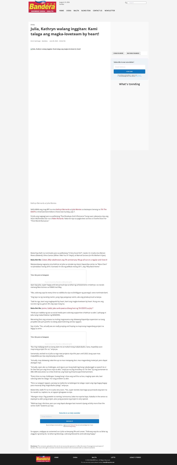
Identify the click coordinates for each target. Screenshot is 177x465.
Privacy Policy (71, 426)
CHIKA (68, 11)
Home (56, 457)
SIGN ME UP (69, 421)
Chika (33, 25)
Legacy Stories (135, 457)
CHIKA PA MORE (118, 53)
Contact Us (97, 11)
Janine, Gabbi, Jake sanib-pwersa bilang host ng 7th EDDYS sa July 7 (67, 308)
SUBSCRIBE (129, 71)
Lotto (113, 457)
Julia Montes (77, 209)
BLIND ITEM (86, 11)
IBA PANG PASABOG (133, 53)
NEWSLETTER (110, 11)
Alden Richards (58, 218)
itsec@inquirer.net (108, 462)
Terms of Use (73, 425)
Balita (94, 457)
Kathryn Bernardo (63, 209)
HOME (61, 11)
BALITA (76, 11)
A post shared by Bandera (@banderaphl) (58, 282)
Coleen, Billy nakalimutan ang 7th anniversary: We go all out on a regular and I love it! (74, 260)
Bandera (45, 41)
